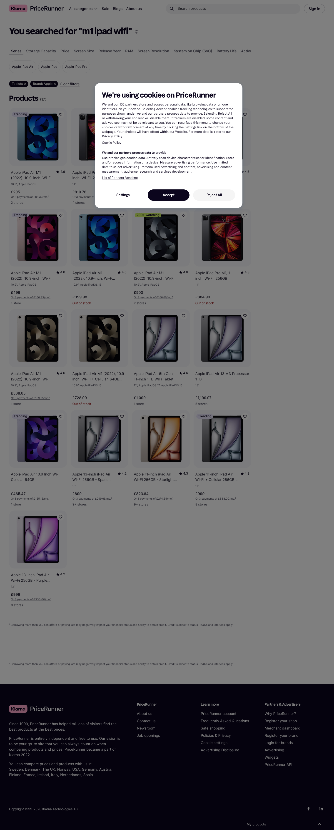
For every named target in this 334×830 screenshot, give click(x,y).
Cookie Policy (111, 143)
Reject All (214, 195)
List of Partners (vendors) (120, 178)
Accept (168, 195)
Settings (123, 195)
